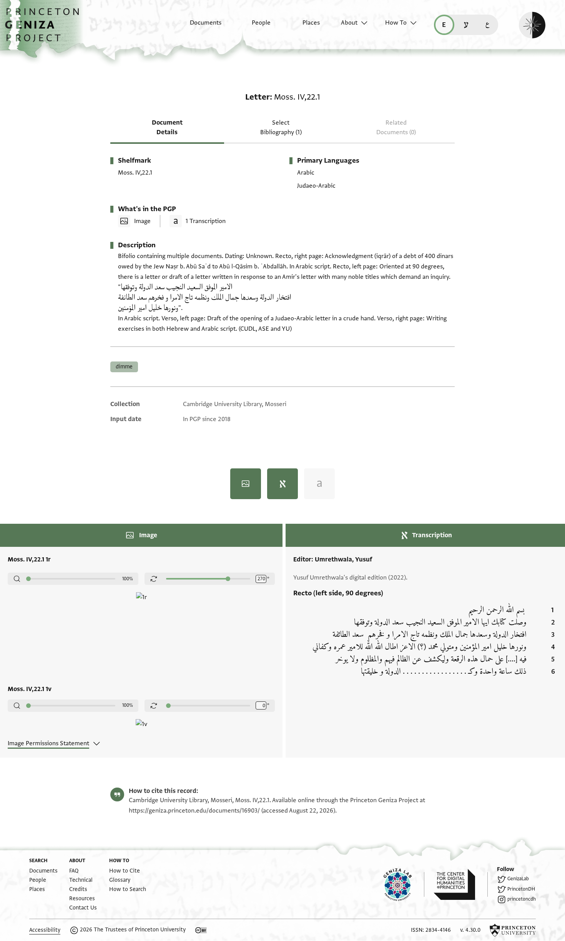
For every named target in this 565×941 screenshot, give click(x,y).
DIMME (124, 366)
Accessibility (44, 930)
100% (127, 579)
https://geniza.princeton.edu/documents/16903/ (194, 810)
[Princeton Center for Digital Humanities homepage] (461, 884)
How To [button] (396, 23)
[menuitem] (198, 26)
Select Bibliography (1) (281, 127)
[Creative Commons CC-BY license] (201, 930)
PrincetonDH (521, 889)
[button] (45, 29)
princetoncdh (521, 899)
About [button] (349, 23)
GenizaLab (518, 879)
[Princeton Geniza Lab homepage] (404, 884)
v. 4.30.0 (470, 930)
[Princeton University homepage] (513, 930)
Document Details (167, 127)
